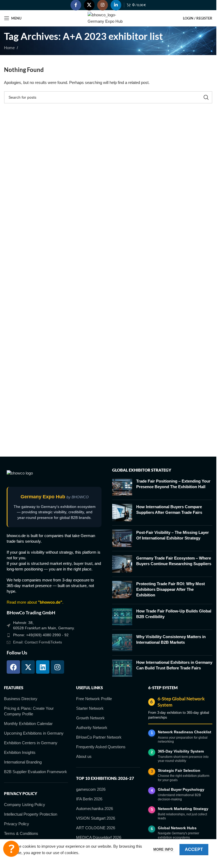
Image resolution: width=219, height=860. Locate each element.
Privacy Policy (16, 824)
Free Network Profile (94, 698)
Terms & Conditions (21, 833)
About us (84, 756)
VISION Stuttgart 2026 (95, 818)
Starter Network (90, 708)
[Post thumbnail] (122, 487)
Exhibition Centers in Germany (30, 743)
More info (163, 849)
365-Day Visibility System (181, 751)
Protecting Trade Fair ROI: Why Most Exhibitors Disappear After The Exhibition (170, 589)
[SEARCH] (206, 97)
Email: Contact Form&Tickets (37, 642)
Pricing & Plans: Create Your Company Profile (29, 711)
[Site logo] (108, 18)
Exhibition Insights (20, 752)
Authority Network (91, 727)
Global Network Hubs (177, 828)
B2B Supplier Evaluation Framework (35, 771)
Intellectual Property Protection (30, 814)
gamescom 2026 (90, 789)
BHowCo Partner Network (99, 737)
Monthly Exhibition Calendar (28, 723)
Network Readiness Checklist (184, 732)
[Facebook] (13, 667)
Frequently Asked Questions (101, 747)
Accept (194, 849)
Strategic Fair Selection (179, 770)
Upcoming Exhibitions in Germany (34, 733)
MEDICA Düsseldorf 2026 (98, 837)
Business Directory (20, 698)
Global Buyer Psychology (181, 789)
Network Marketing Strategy (183, 809)
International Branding (23, 762)
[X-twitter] (28, 667)
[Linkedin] (42, 667)
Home (9, 47)
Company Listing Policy (24, 804)
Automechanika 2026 (94, 808)
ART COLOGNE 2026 (95, 828)
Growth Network (90, 718)
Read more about (34, 602)
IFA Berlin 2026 (89, 799)
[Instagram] (57, 667)
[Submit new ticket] (11, 848)
